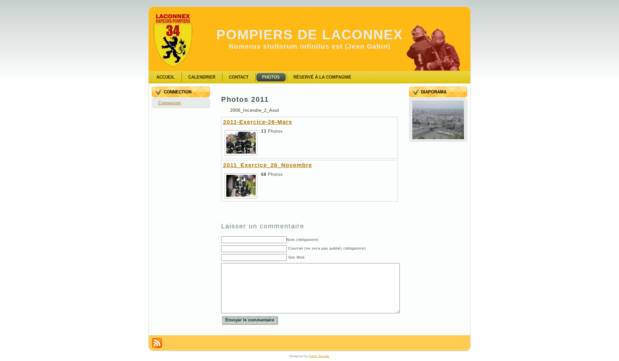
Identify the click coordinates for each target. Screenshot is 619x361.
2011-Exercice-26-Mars (257, 122)
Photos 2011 (245, 99)
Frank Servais (319, 356)
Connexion (169, 102)
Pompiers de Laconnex (309, 34)
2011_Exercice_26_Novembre (267, 165)
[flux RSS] (157, 343)
